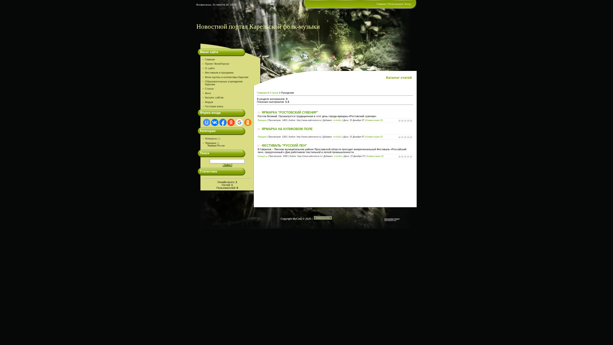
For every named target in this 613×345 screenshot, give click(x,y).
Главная (381, 4)
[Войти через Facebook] (223, 122)
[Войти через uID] (206, 122)
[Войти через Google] (239, 122)
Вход (408, 4)
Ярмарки (210, 143)
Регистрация (395, 4)
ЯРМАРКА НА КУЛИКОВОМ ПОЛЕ (287, 129)
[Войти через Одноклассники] (247, 122)
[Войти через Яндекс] (231, 122)
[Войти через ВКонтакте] (214, 122)
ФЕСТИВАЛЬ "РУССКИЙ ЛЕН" (284, 145)
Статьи (274, 92)
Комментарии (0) (374, 120)
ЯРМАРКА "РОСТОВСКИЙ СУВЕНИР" (290, 112)
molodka (337, 120)
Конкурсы (211, 138)
